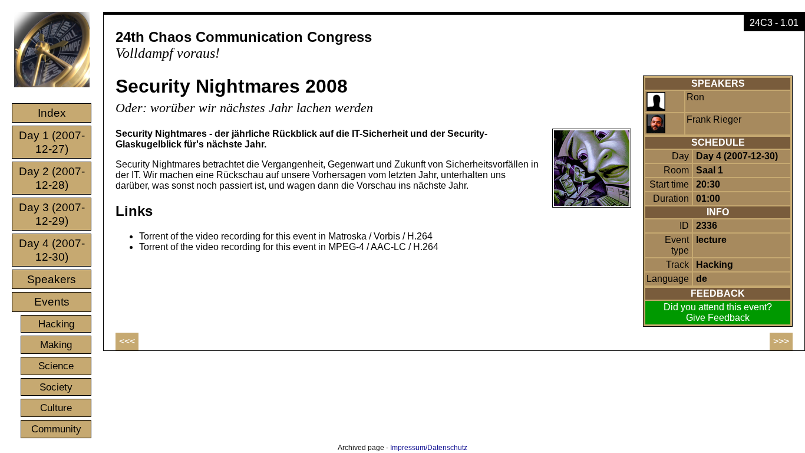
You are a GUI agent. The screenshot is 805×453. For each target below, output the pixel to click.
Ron (695, 97)
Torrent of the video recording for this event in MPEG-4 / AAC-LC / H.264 (288, 247)
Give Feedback (718, 318)
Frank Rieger (714, 119)
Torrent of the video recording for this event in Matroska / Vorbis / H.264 (286, 236)
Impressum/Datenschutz (428, 448)
